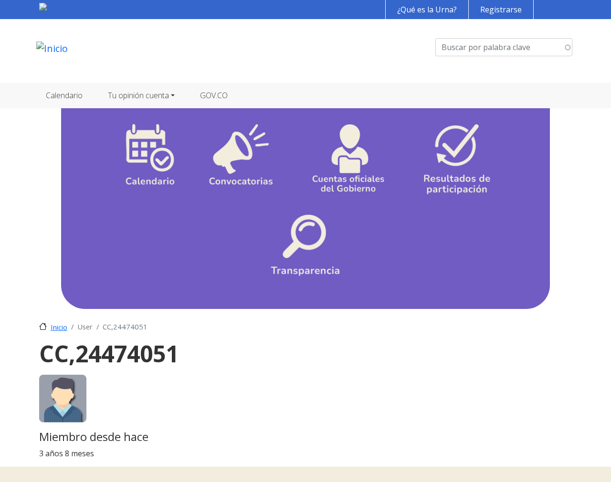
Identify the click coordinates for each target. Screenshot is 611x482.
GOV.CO (214, 95)
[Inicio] (52, 51)
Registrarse (501, 9)
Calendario (64, 95)
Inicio (59, 327)
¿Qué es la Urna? (427, 9)
